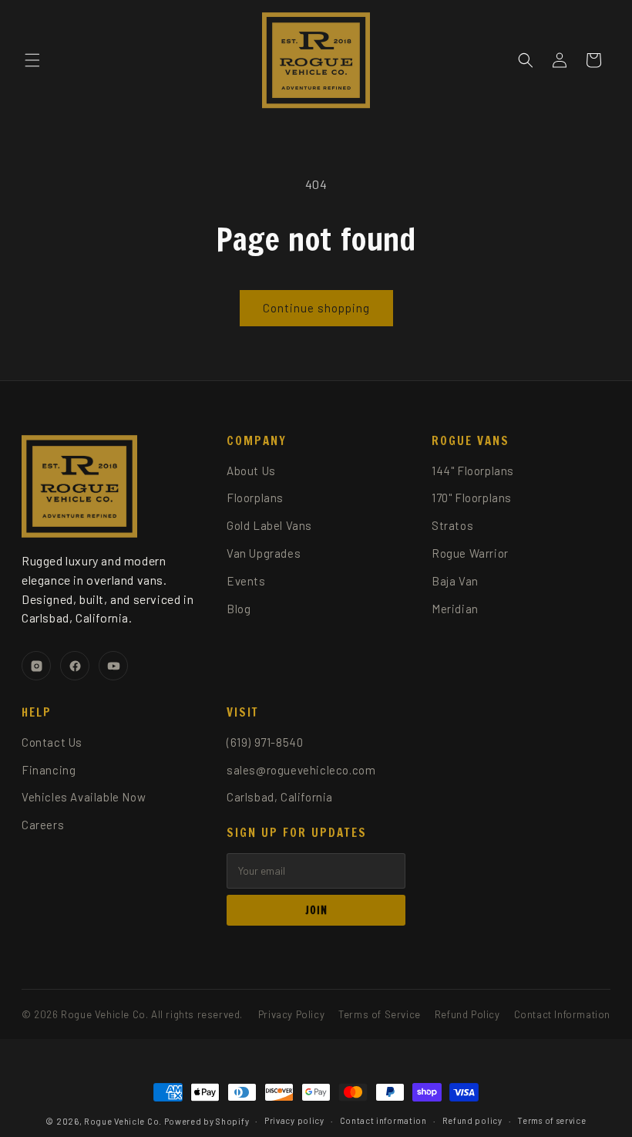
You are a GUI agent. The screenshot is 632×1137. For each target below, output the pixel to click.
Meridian (455, 609)
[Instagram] (36, 665)
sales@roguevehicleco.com (301, 770)
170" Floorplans (472, 497)
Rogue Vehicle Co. (123, 1121)
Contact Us (52, 742)
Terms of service (551, 1120)
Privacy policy (294, 1120)
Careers (43, 825)
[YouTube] (113, 665)
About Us (251, 470)
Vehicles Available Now (84, 797)
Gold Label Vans (269, 525)
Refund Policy (467, 1014)
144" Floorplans (473, 470)
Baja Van (455, 581)
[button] (32, 60)
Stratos (452, 525)
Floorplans (255, 497)
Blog (238, 609)
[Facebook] (74, 665)
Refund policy (472, 1120)
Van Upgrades (264, 553)
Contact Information (562, 1014)
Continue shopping (316, 308)
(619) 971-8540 (265, 742)
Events (246, 581)
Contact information (383, 1120)
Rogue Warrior (470, 553)
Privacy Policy (291, 1014)
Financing (49, 770)
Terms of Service (379, 1014)
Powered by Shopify (207, 1121)
